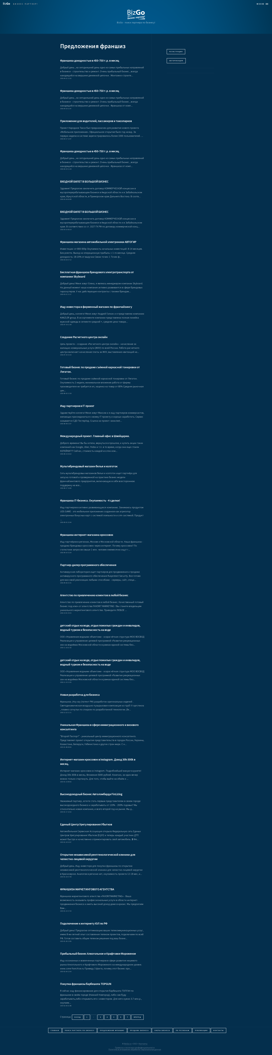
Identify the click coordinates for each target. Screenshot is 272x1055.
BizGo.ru (127, 1043)
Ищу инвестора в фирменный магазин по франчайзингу (96, 307)
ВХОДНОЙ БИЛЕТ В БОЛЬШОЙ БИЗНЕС (84, 181)
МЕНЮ (261, 4)
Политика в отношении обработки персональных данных (134, 1049)
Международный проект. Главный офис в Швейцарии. (95, 436)
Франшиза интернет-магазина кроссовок (86, 535)
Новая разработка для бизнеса (80, 694)
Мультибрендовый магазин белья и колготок (89, 466)
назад (77, 1017)
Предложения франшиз (112, 1030)
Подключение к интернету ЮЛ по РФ (83, 923)
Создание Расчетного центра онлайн (84, 337)
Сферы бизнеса (162, 1030)
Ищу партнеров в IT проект (77, 406)
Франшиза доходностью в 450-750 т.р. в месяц (89, 60)
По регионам (182, 1030)
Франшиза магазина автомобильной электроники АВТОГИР (98, 242)
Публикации (201, 1030)
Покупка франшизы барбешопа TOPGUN (85, 984)
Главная (55, 1030)
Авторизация (176, 61)
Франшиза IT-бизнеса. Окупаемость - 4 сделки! (90, 500)
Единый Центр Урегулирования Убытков (86, 824)
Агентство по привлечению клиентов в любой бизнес (94, 595)
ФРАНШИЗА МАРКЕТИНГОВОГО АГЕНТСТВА (87, 889)
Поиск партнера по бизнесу (79, 1030)
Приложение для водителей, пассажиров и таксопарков (96, 121)
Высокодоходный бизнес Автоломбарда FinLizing (91, 794)
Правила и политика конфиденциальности (135, 1047)
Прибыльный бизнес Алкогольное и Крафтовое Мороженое (98, 953)
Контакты (218, 1030)
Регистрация (176, 52)
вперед (137, 1017)
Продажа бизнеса (139, 1030)
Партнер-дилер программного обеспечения (88, 565)
